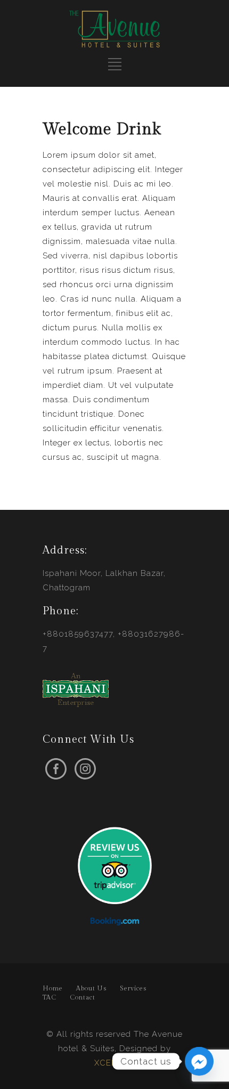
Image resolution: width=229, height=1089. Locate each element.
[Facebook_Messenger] (199, 1061)
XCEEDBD (114, 1063)
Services (133, 988)
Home (53, 988)
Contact (82, 997)
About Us (91, 988)
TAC (49, 997)
